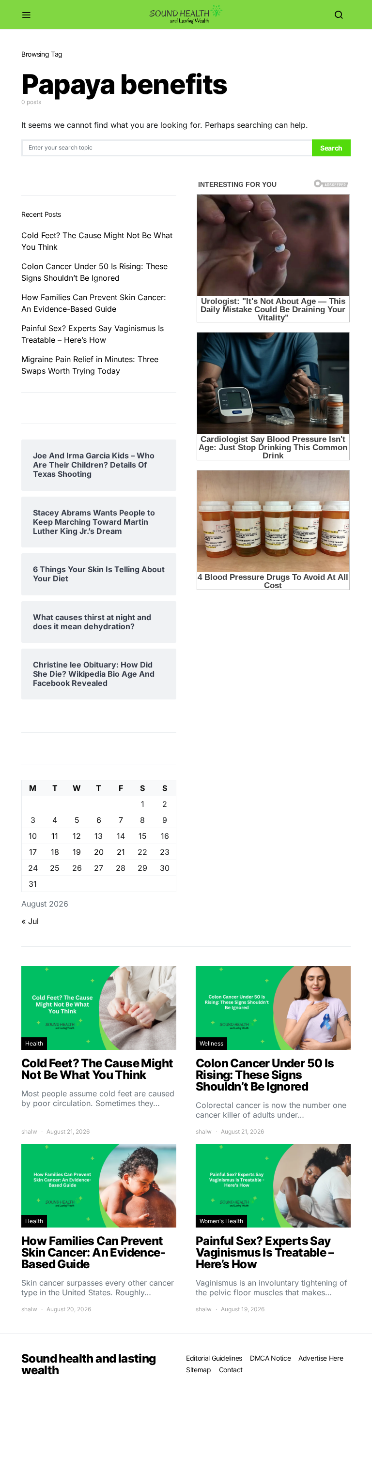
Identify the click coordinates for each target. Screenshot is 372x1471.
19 (77, 852)
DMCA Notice (270, 1358)
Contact (231, 1369)
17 (33, 852)
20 (99, 852)
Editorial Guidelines (214, 1358)
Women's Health (221, 1221)
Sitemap (198, 1369)
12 (77, 836)
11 (54, 836)
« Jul (30, 921)
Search (331, 148)
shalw (29, 1131)
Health (34, 1043)
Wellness (211, 1043)
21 (121, 852)
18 (55, 852)
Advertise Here (320, 1358)
